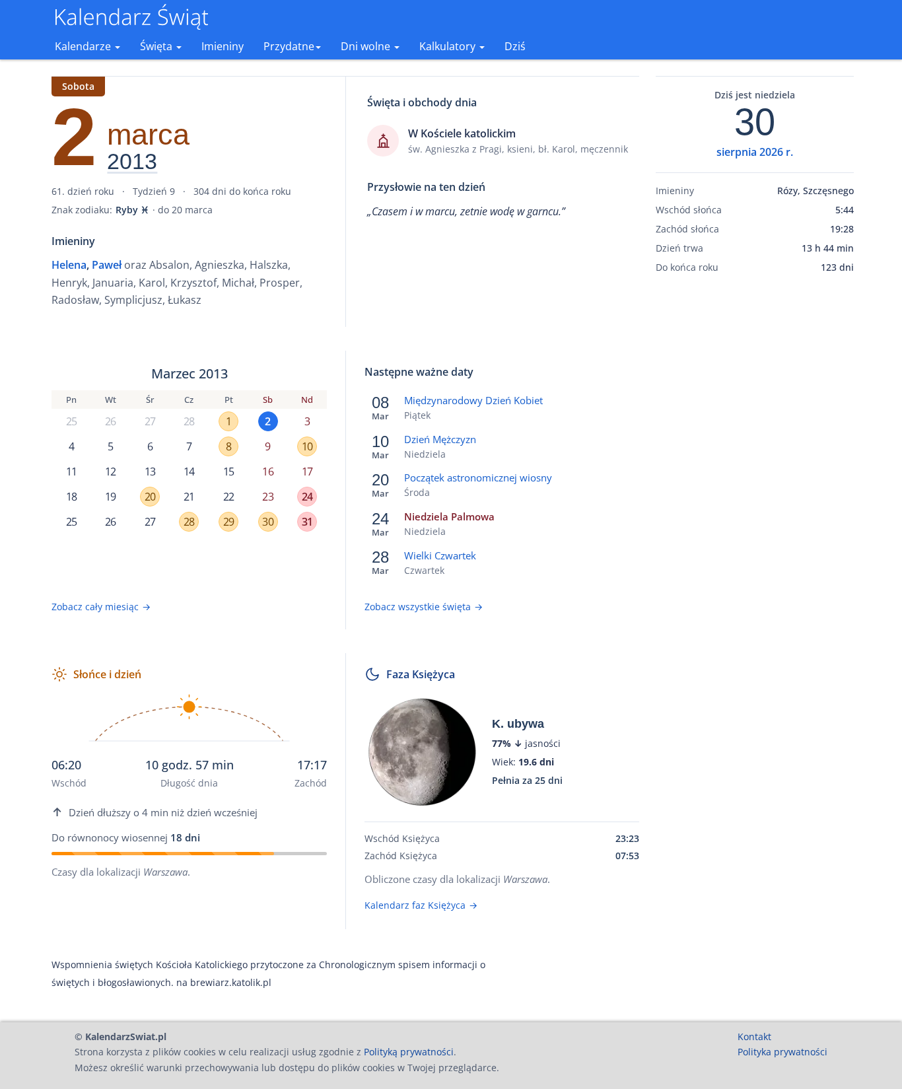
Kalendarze (84, 46)
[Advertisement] (755, 491)
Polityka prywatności (782, 1051)
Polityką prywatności (409, 1051)
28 (189, 421)
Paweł (106, 265)
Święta (157, 46)
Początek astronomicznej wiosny (478, 477)
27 (150, 421)
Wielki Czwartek (440, 555)
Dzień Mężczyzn (440, 439)
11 (71, 471)
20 (150, 496)
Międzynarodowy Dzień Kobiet (473, 400)
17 (307, 471)
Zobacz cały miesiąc (101, 606)
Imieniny (222, 46)
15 (228, 471)
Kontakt (754, 1036)
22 (228, 496)
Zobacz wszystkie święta (423, 606)
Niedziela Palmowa (449, 516)
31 (307, 521)
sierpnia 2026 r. (754, 152)
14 (189, 471)
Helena (69, 265)
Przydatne (288, 46)
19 (110, 496)
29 (228, 521)
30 (267, 521)
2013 (132, 162)
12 (110, 471)
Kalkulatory (448, 46)
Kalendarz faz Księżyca (420, 905)
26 (110, 421)
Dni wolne (367, 46)
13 (150, 471)
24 (307, 496)
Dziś (515, 46)
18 (71, 496)
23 (267, 496)
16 (267, 471)
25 (71, 421)
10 (307, 446)
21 (189, 496)
